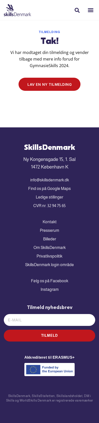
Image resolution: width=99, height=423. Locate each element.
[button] (90, 10)
